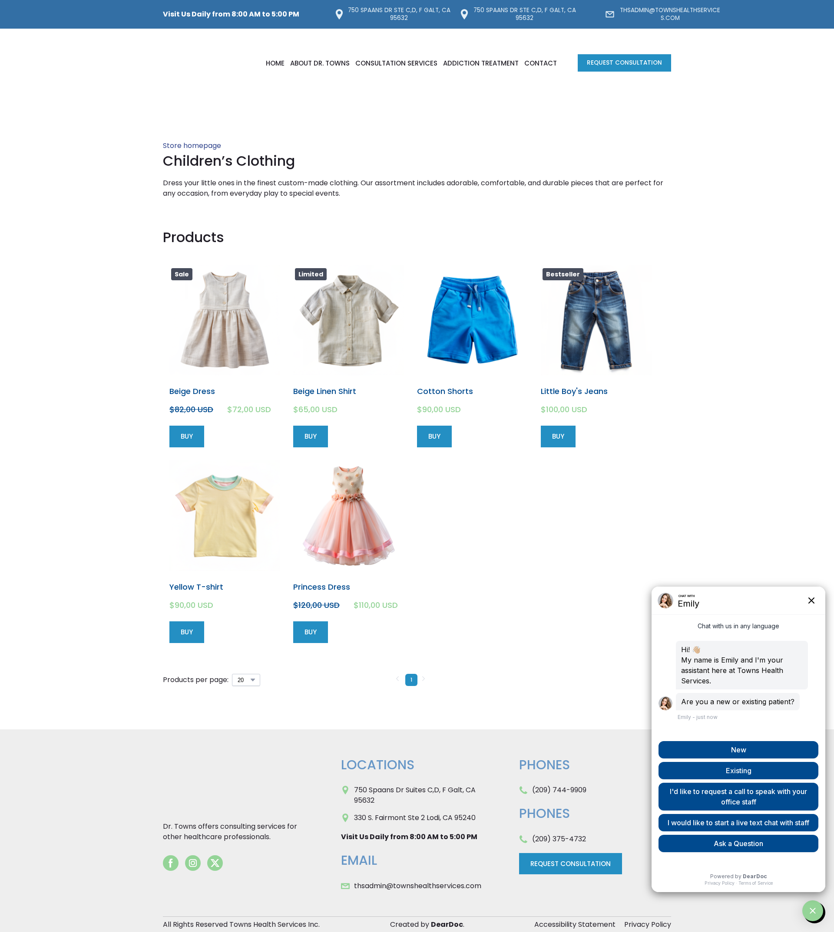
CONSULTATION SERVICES (396, 63)
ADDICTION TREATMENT (481, 63)
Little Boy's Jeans (574, 391)
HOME (275, 63)
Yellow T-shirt (196, 586)
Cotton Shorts (445, 391)
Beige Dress (192, 391)
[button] (392, 14)
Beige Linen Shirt (324, 391)
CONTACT (540, 63)
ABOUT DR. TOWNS (320, 63)
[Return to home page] (205, 63)
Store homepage (192, 146)
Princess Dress (321, 586)
